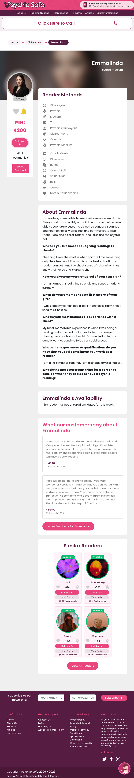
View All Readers (83, 666)
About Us (12, 723)
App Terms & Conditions (77, 738)
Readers (12, 726)
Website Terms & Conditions (79, 731)
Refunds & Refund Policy (80, 725)
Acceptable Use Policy (51, 729)
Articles (89, 12)
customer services (117, 737)
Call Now (20, 141)
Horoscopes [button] (61, 12)
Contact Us (44, 719)
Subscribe (112, 698)
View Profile (67, 597)
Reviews (78, 12)
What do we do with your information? (81, 745)
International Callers (35, 776)
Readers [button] (21, 12)
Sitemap (54, 776)
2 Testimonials (20, 155)
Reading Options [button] (40, 12)
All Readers (34, 42)
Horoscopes (14, 733)
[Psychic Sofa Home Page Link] (26, 5)
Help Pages (44, 726)
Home (14, 42)
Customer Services (107, 12)
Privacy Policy (77, 719)
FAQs (41, 723)
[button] (67, 23)
